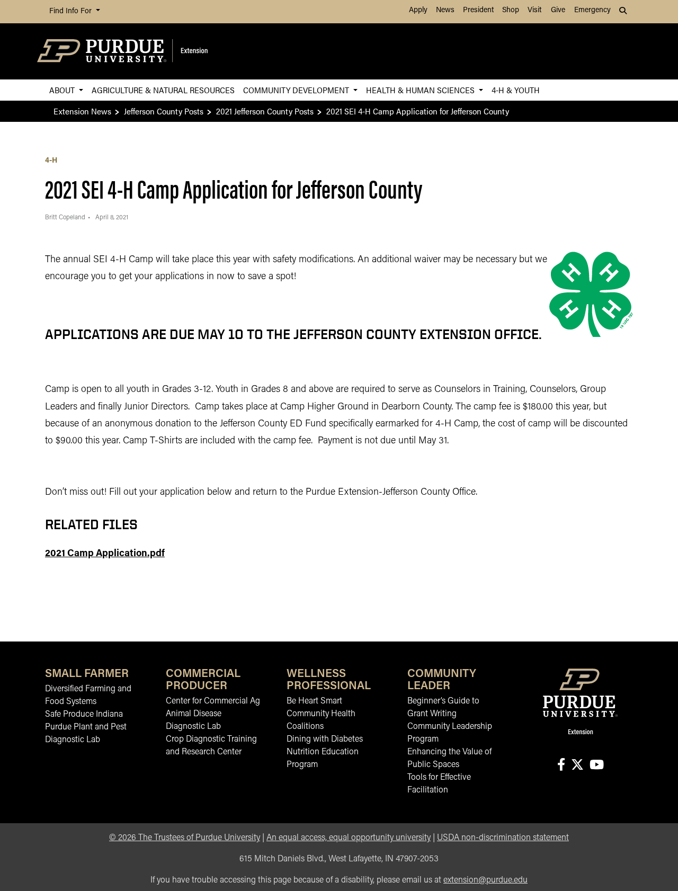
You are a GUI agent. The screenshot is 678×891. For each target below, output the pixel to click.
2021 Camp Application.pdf (105, 554)
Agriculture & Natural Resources (163, 90)
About (63, 90)
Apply (418, 10)
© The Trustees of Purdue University (184, 838)
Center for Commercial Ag (213, 701)
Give (558, 10)
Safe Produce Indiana (84, 714)
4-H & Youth (516, 90)
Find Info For (71, 11)
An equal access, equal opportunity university (348, 838)
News (445, 10)
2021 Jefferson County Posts (265, 111)
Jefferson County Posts (163, 111)
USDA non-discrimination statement (503, 838)
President (478, 10)
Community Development (297, 90)
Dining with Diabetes (325, 739)
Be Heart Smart (314, 701)
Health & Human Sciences (421, 90)
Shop (510, 10)
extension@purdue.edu (485, 880)
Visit (534, 10)
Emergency (592, 10)
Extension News (82, 111)
